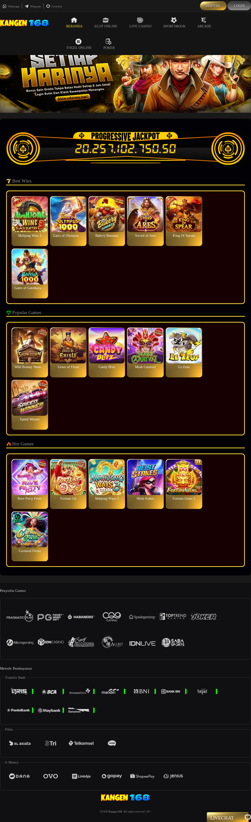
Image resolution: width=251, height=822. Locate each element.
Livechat (56, 6)
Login (239, 6)
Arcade (204, 26)
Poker (109, 48)
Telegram (35, 6)
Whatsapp (13, 6)
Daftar (213, 6)
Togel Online (79, 48)
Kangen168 (115, 811)
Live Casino (140, 26)
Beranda (74, 26)
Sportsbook (174, 26)
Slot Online (105, 26)
